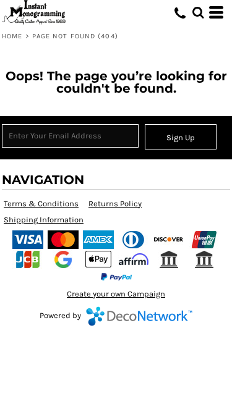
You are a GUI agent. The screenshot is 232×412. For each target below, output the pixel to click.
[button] (198, 12)
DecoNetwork (139, 316)
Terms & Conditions (41, 203)
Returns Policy (115, 203)
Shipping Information (44, 219)
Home (12, 36)
